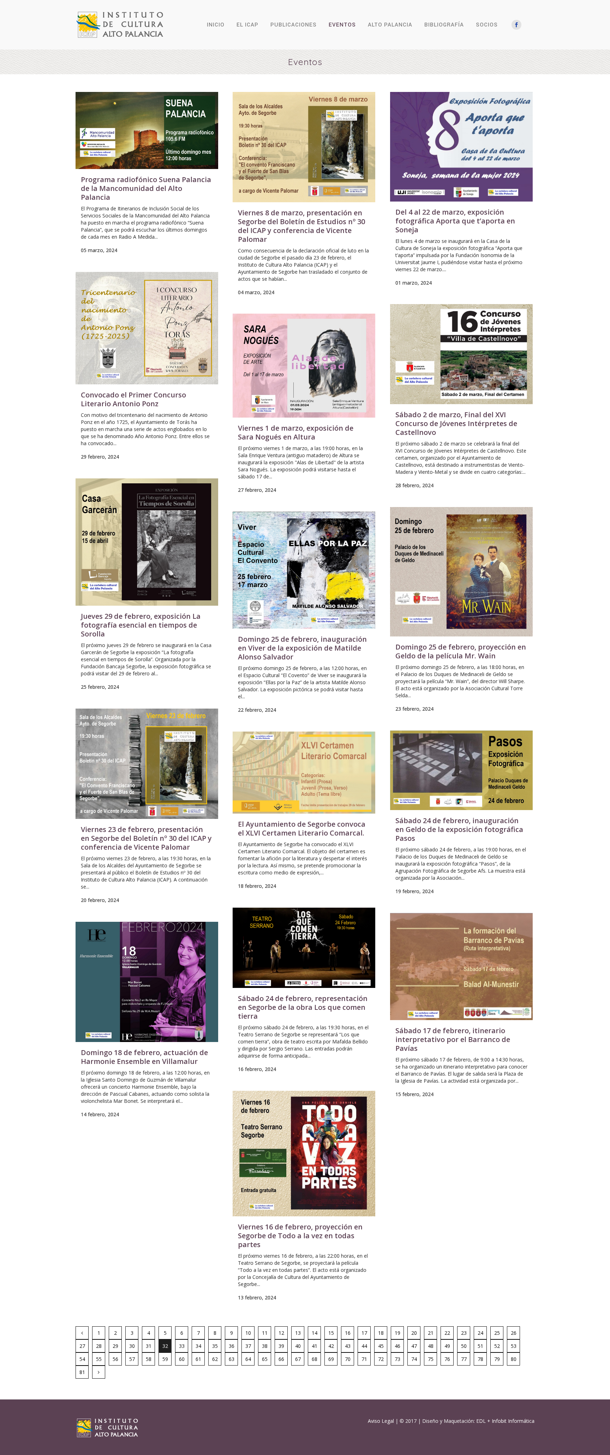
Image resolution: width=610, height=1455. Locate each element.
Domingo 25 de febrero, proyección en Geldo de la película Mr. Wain (460, 651)
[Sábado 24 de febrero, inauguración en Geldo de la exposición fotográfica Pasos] (461, 770)
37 (248, 1346)
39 (281, 1346)
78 (480, 1359)
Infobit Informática (513, 1421)
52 (497, 1346)
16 (348, 1332)
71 (364, 1359)
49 (447, 1346)
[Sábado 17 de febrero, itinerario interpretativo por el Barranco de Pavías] (461, 966)
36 (231, 1346)
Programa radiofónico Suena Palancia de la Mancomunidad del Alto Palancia (146, 188)
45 (381, 1346)
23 (464, 1332)
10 (248, 1332)
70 (348, 1359)
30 (132, 1346)
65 (265, 1359)
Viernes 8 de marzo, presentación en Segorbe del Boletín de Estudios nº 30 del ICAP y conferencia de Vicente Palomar (301, 226)
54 (82, 1359)
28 (99, 1346)
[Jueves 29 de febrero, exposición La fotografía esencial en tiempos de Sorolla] (147, 542)
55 (99, 1359)
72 (381, 1359)
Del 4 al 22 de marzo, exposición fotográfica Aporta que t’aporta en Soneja (455, 220)
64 (248, 1359)
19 (397, 1332)
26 (513, 1332)
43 (348, 1346)
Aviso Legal (381, 1421)
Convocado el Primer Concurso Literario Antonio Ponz (133, 399)
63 (231, 1359)
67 (298, 1359)
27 (82, 1346)
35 (215, 1346)
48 (430, 1346)
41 (314, 1346)
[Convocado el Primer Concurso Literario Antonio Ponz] (147, 328)
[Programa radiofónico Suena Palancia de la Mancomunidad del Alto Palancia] (147, 130)
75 (430, 1359)
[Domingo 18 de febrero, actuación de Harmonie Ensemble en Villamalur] (147, 982)
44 (364, 1346)
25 (497, 1332)
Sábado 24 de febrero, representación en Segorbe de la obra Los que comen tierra (302, 1007)
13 (298, 1332)
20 (414, 1332)
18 (381, 1332)
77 (464, 1359)
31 (148, 1346)
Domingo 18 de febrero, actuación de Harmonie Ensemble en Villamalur (144, 1057)
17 (364, 1332)
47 (414, 1346)
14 (314, 1332)
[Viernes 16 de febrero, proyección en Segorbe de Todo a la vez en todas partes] (304, 1153)
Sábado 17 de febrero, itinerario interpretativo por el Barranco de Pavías (452, 1039)
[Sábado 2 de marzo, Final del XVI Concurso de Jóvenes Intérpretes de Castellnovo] (461, 354)
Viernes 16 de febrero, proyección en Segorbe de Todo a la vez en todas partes (300, 1235)
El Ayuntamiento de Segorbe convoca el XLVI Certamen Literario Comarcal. (301, 828)
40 (298, 1346)
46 (397, 1346)
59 (165, 1359)
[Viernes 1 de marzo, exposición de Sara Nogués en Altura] (304, 366)
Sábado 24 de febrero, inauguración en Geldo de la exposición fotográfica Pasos (459, 829)
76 (447, 1359)
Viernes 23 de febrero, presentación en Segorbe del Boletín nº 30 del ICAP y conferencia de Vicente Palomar (146, 838)
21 (430, 1332)
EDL (481, 1421)
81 (82, 1372)
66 (281, 1359)
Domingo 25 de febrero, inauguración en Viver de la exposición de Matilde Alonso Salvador (302, 648)
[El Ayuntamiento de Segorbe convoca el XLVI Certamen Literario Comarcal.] (304, 773)
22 (447, 1332)
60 (182, 1359)
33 (182, 1346)
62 (215, 1359)
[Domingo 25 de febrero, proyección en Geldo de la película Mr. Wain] (461, 571)
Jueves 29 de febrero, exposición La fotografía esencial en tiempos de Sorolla (141, 625)
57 (132, 1359)
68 (314, 1359)
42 (331, 1346)
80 (513, 1359)
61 (198, 1359)
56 (115, 1359)
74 (414, 1359)
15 (331, 1332)
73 (397, 1359)
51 (480, 1346)
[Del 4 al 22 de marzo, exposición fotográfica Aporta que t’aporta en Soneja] (461, 147)
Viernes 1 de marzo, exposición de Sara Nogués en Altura (295, 432)
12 (281, 1332)
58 (148, 1359)
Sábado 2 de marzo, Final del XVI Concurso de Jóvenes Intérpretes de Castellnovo (456, 423)
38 (265, 1346)
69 (331, 1359)
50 (464, 1346)
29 (115, 1346)
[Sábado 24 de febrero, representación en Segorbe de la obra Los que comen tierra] (304, 948)
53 (513, 1346)
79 (497, 1359)
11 (265, 1332)
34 (198, 1346)
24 (480, 1332)
